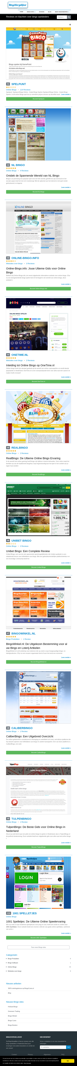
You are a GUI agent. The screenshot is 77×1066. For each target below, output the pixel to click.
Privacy (30, 1054)
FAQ (62, 1054)
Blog (49, 12)
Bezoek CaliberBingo (38, 752)
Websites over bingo (14, 971)
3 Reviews (30, 264)
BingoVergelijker (17, 4)
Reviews (41, 12)
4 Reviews (24, 171)
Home (21, 11)
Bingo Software (12, 963)
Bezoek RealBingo (38, 474)
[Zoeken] (69, 17)
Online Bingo (12, 967)
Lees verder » (66, 94)
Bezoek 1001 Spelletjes (38, 938)
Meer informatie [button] (27, 1063)
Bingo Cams (12, 1020)
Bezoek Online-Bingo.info (38, 288)
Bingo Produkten (13, 958)
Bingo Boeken (12, 1025)
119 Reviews (25, 90)
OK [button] (68, 1061)
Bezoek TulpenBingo (39, 847)
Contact (14, 1054)
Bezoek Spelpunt (38, 99)
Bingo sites (30, 12)
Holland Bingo (13, 1006)
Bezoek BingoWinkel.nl (38, 662)
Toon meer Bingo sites (38, 947)
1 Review (27, 639)
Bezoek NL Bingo (38, 192)
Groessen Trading (14, 1011)
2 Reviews (30, 360)
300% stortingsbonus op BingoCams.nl (21, 988)
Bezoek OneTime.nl (38, 381)
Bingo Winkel (12, 1016)
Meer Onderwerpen (61, 12)
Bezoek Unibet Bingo (38, 567)
